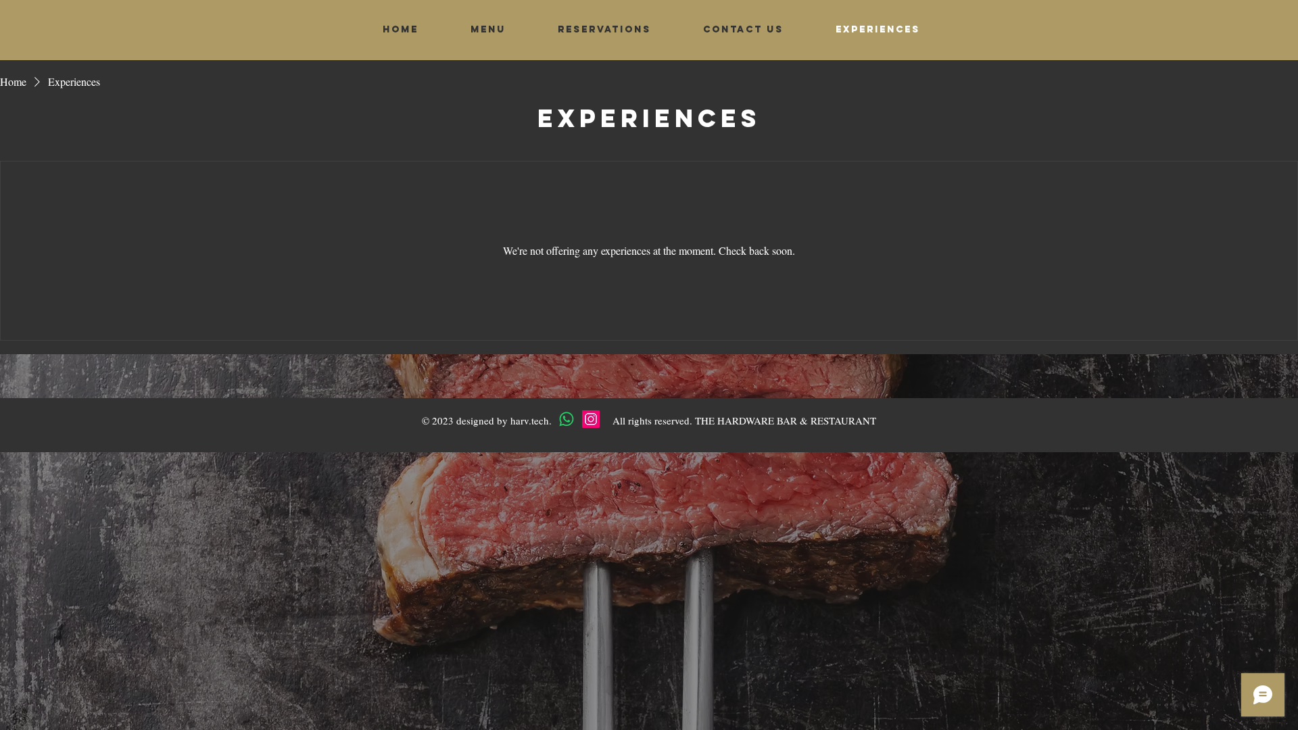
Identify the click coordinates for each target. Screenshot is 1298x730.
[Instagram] (591, 419)
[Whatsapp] (566, 419)
